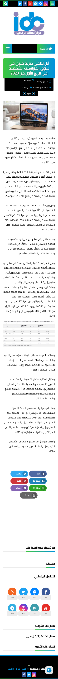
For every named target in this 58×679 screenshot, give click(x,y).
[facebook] (25, 3)
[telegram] (35, 3)
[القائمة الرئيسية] (7, 48)
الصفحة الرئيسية (41, 87)
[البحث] (5, 3)
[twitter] (20, 3)
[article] (29, 515)
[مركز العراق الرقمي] (29, 23)
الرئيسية (44, 49)
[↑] (29, 665)
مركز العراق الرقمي (16, 669)
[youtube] (30, 3)
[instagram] (46, 3)
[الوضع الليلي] (49, 670)
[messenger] (40, 3)
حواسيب (26, 87)
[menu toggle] (52, 3)
